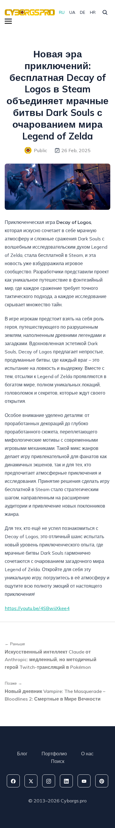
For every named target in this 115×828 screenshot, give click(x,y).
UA (72, 12)
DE (82, 12)
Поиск (57, 761)
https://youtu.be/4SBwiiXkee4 (37, 608)
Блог (22, 753)
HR (93, 12)
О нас (87, 753)
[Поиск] (105, 12)
